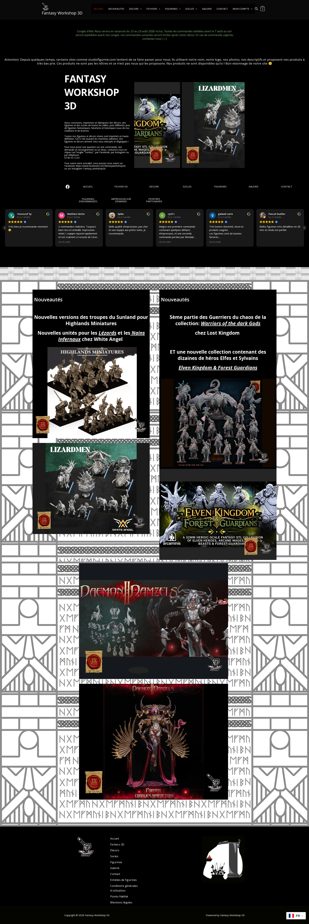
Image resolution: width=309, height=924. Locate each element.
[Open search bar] (256, 8)
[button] (140, 8)
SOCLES (189, 8)
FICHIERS (151, 8)
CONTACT (222, 8)
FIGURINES (171, 8)
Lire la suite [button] (64, 241)
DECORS (134, 8)
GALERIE (207, 8)
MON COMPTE (241, 8)
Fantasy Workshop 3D (62, 13)
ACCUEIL (98, 8)
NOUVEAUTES (116, 8)
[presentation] (135, 125)
